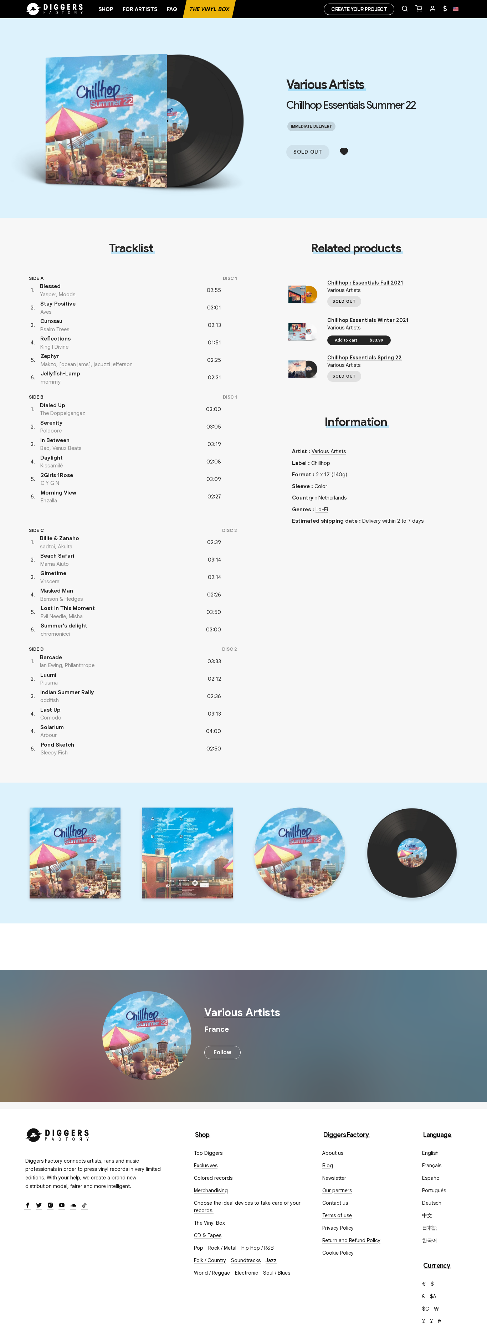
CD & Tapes (207, 1235)
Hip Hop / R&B (257, 1248)
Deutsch (431, 1203)
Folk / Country (210, 1260)
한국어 (429, 1240)
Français (431, 1165)
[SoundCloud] (73, 1206)
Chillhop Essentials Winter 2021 (367, 320)
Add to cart (359, 340)
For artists (140, 9)
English (430, 1153)
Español (431, 1178)
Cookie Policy (338, 1253)
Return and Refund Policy (351, 1240)
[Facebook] (27, 1206)
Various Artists (325, 84)
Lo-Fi (322, 509)
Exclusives (205, 1165)
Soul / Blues (276, 1273)
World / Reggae (212, 1273)
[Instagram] (50, 1206)
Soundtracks (246, 1260)
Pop (198, 1248)
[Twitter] (39, 1206)
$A (433, 1296)
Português (434, 1190)
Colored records (213, 1178)
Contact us (335, 1203)
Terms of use (337, 1215)
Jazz (271, 1260)
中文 (427, 1215)
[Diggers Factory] (57, 1133)
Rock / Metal (222, 1248)
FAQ (172, 9)
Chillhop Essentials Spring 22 (364, 357)
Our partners (337, 1190)
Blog (327, 1165)
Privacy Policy (338, 1228)
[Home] (54, 9)
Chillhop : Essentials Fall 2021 (365, 283)
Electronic (246, 1273)
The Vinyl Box (209, 9)
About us (332, 1153)
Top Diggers (208, 1153)
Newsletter (334, 1178)
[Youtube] (61, 1206)
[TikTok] (84, 1206)
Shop (105, 9)
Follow (222, 1052)
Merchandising (211, 1190)
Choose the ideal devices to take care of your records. (247, 1207)
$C (425, 1309)
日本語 (429, 1228)
